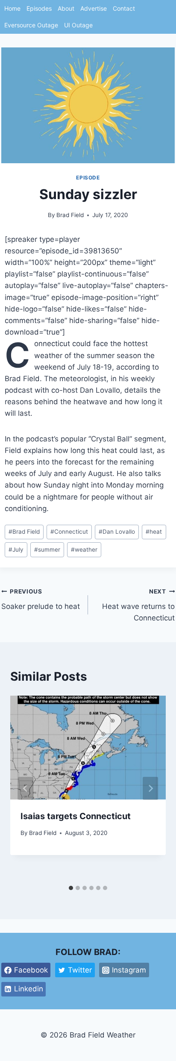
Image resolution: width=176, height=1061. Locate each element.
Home (12, 8)
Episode (88, 177)
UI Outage (78, 25)
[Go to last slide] (25, 788)
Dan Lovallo (117, 531)
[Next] (150, 788)
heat (154, 531)
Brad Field (70, 215)
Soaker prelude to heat (40, 599)
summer (47, 549)
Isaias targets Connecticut (76, 816)
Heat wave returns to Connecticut (138, 605)
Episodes (39, 8)
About (66, 8)
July (16, 549)
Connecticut (69, 531)
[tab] (71, 888)
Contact (124, 8)
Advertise (93, 8)
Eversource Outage (31, 25)
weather (84, 549)
